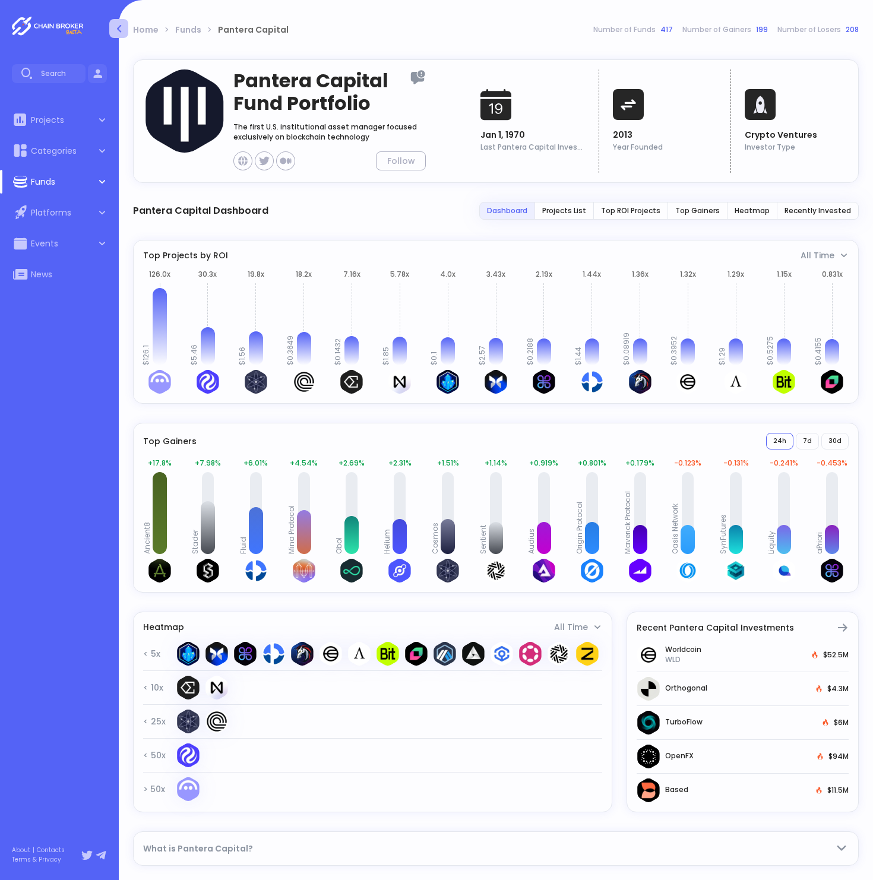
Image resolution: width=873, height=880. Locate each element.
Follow (401, 161)
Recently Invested (818, 210)
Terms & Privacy (36, 859)
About (21, 850)
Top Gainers (697, 210)
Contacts (51, 850)
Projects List (564, 210)
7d (807, 440)
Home (146, 29)
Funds (188, 29)
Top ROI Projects (630, 210)
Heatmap (752, 210)
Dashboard (507, 210)
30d (835, 440)
